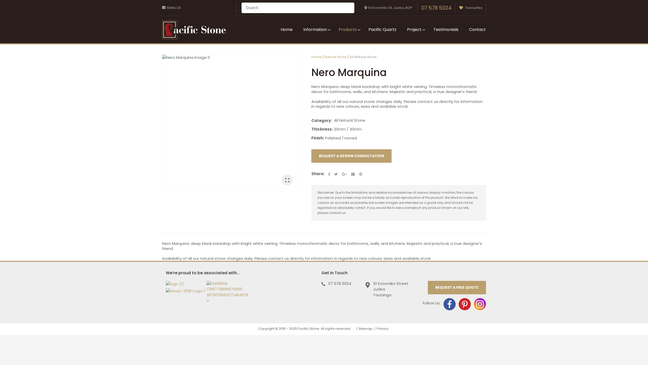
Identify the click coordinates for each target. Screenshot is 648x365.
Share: (318, 173)
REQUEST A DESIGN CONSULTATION (351, 155)
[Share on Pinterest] (360, 174)
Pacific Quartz (382, 29)
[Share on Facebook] (329, 174)
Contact (477, 29)
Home (287, 29)
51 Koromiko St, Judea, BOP (390, 7)
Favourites (473, 7)
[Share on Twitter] (336, 174)
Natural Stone (336, 57)
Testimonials (445, 29)
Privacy (383, 328)
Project (414, 29)
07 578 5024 (436, 7)
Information (315, 29)
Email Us (174, 7)
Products (348, 29)
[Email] (353, 174)
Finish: (317, 138)
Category (321, 120)
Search (348, 8)
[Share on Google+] (344, 174)
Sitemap (365, 328)
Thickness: (322, 129)
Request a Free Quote (456, 287)
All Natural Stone (363, 57)
